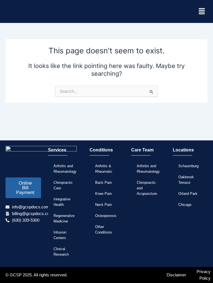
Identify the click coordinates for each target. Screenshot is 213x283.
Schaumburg (188, 166)
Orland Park (187, 194)
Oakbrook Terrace (186, 180)
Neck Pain (103, 205)
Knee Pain (103, 194)
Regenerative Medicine (64, 218)
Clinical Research (61, 251)
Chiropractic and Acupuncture (147, 188)
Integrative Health (62, 202)
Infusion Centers (60, 235)
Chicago (184, 205)
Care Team (142, 150)
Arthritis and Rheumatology (65, 169)
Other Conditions (103, 229)
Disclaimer (176, 275)
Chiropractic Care (63, 185)
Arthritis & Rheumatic (103, 169)
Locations (183, 150)
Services (57, 150)
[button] (201, 11)
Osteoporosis (105, 216)
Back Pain (103, 182)
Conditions (101, 150)
